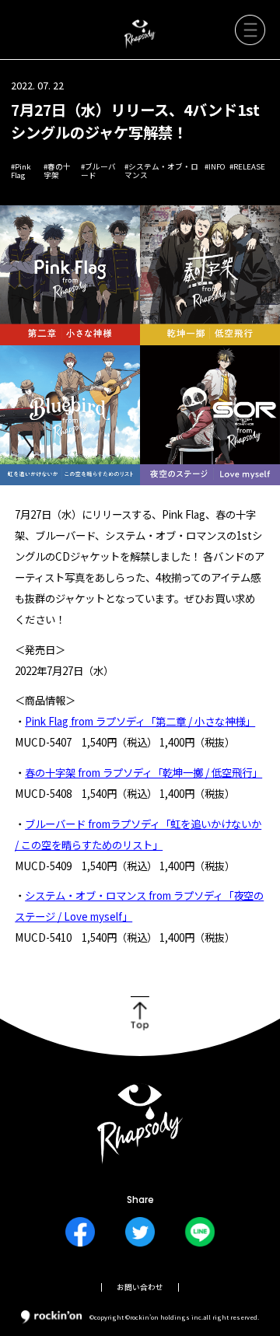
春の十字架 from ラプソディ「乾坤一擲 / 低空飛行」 (143, 772)
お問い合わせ (140, 1287)
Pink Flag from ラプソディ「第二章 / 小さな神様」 (140, 721)
